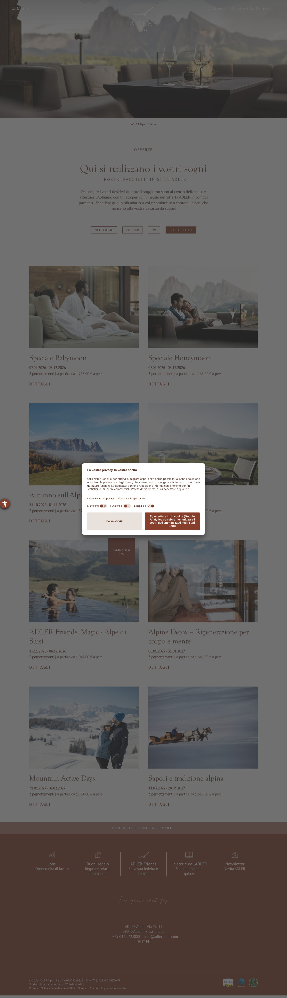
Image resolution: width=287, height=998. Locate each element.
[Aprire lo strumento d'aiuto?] (4, 503)
